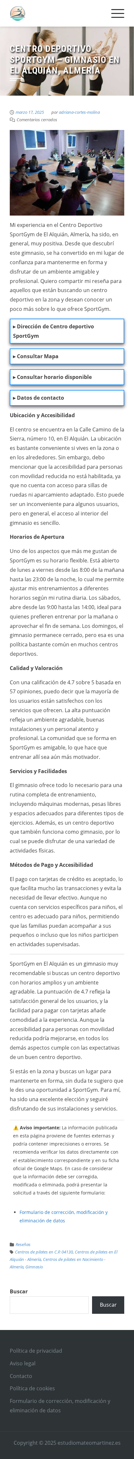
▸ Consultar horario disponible (52, 377)
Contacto (21, 1376)
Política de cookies (32, 1388)
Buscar (19, 1291)
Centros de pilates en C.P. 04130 (44, 1252)
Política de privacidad (36, 1350)
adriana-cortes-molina (79, 112)
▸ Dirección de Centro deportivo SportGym (53, 331)
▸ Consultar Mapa (36, 356)
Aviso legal (22, 1363)
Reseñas (23, 1244)
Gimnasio (34, 1267)
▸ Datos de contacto (38, 397)
